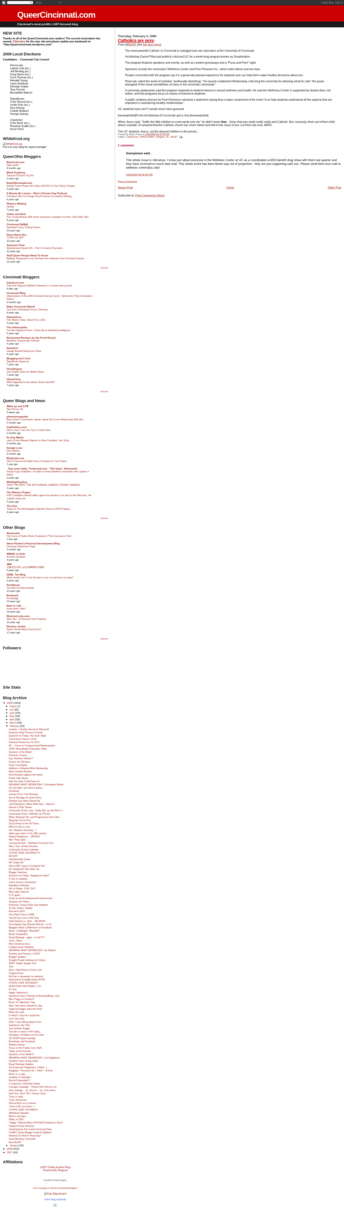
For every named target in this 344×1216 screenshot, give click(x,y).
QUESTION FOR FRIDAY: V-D (25, 986)
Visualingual (14, 368)
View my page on (55, 1188)
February (14, 726)
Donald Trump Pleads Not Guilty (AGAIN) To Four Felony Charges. (41, 185)
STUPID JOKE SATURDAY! (23, 982)
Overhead (14, 791)
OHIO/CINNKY (147, 137)
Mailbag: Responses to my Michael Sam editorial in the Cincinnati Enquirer (45, 258)
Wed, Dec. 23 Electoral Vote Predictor (26, 619)
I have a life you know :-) (21, 1106)
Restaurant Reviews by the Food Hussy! (31, 337)
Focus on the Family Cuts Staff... (26, 1048)
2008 (10, 1148)
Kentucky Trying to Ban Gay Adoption (28, 905)
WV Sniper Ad (16, 862)
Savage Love (14, 447)
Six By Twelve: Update (20, 908)
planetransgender (17, 416)
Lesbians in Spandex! (20, 1077)
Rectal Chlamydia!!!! (19, 1080)
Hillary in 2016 (16, 1119)
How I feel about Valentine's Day (25, 1005)
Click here (19, 41)
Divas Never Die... (17, 234)
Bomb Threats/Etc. (18, 934)
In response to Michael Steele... (25, 1083)
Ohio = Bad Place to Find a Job (25, 970)
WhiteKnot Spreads (19, 1113)
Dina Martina (13, 450)
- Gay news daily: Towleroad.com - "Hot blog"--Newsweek (42, 468)
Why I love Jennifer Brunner (23, 846)
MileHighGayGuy (17, 482)
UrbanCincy (14, 379)
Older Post (334, 187)
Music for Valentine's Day (22, 1002)
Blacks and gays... (18, 1116)
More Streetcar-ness (19, 943)
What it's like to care (19, 826)
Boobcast (12, 595)
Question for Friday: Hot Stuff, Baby (27, 735)
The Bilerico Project (19, 492)
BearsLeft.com (15, 162)
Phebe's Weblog (16, 203)
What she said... (17, 1012)
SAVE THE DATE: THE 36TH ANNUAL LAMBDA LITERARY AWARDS (43, 485)
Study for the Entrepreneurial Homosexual (30, 898)
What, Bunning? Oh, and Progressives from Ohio (34, 817)
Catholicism (132, 137)
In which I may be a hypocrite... (25, 1015)
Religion (160, 137)
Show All (104, 268)
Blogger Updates (17, 957)
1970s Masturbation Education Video (28, 748)
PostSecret (13, 585)
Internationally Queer (19, 859)
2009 (10, 702)
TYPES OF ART (15, 237)
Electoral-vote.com (18, 616)
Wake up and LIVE (18, 406)
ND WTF (13, 856)
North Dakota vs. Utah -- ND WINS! (27, 921)
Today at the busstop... (21, 1051)
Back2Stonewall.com (19, 182)
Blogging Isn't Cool (18, 358)
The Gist (12, 505)
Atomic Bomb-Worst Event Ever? (24, 629)
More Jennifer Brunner (20, 771)
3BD (9, 564)
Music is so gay (17, 1074)
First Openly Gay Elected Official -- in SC (30, 924)
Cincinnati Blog (16, 293)
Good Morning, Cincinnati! (22, 1139)
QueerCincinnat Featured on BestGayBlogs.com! (34, 996)
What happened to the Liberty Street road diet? (31, 382)
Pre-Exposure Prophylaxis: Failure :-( (28, 1067)
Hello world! (13, 165)
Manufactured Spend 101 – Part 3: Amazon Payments (35, 248)
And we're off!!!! (17, 911)
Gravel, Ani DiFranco (19, 761)
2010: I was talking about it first (25, 1022)
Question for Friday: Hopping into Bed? (29, 875)
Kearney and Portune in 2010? (24, 953)
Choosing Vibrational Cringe (21, 546)
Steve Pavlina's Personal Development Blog (33, 543)
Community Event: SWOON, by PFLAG (29, 814)
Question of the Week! (20, 752)
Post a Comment (127, 181)
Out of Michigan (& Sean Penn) (25, 797)
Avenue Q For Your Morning (23, 794)
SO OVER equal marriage (22, 1038)
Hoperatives (14, 317)
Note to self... (15, 605)
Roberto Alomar (17, 1044)
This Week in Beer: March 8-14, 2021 (26, 320)
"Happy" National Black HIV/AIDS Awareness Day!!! (36, 1122)
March (13, 722)
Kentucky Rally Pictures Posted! (26, 732)
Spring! (10, 206)
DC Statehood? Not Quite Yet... (25, 869)
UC (167, 137)
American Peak (16, 245)
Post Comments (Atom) (150, 195)
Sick (11, 966)
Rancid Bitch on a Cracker (22, 1103)
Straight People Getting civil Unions (27, 960)
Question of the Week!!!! (21, 1054)
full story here (151, 44)
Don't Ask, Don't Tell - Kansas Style (27, 1093)
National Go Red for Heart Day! (25, 1135)
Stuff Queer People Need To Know (27, 255)
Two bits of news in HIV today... (25, 1031)
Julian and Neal (16, 214)
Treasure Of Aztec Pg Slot (20, 175)
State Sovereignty (18, 765)
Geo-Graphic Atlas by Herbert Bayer (25, 371)
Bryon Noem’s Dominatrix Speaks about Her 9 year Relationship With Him (45, 419)
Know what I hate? (16, 608)
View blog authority (55, 1199)
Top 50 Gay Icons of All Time (24, 918)
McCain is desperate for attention (26, 976)
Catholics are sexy (136, 40)
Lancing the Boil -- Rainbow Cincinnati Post (31, 843)
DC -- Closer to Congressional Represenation (32, 745)
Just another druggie (19, 1028)
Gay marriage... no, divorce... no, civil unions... (33, 1090)
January (13, 1145)
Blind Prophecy (16, 172)
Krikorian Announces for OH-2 (24, 742)
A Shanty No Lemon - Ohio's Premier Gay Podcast (37, 193)
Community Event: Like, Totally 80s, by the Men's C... (37, 810)
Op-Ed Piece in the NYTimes (24, 823)
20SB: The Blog (16, 574)
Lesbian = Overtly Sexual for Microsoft (29, 729)
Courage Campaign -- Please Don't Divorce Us (33, 1086)
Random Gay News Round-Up (24, 800)
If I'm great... (15, 895)
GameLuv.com (15, 282)
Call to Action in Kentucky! (22, 882)
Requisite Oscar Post (20, 820)
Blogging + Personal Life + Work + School (30, 1070)
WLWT (132, 44)
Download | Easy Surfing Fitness (23, 227)
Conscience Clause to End (22, 739)
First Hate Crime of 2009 (21, 914)
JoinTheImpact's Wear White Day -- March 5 (32, 804)
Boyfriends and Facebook (22, 1041)
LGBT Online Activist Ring (55, 1167)
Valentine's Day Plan (19, 1025)
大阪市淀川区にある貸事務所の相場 (25, 567)
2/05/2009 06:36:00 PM (139, 174)
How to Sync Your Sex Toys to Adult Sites (29, 430)
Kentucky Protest (18, 755)
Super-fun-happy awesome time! (25, 1009)
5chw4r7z (12, 348)
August (13, 706)
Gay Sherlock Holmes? (21, 758)
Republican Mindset (19, 885)
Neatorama (13, 533)
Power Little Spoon (18, 778)
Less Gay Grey (17, 1018)
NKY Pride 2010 (17, 839)
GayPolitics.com (17, 427)
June (12, 713)
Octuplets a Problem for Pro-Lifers (26, 1034)
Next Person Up (15, 409)
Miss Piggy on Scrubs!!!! (22, 999)
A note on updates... (19, 878)
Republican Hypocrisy (18, 361)
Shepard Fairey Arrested (21, 1126)
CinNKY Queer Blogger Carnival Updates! (30, 1132)
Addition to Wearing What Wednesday (28, 768)
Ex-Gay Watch (15, 437)
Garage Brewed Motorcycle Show (24, 351)
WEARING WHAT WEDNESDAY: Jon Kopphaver (34, 1057)
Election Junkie (16, 626)
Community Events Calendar (24, 849)
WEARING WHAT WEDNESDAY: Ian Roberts (32, 950)
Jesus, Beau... (16, 940)
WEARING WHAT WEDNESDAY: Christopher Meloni (36, 784)
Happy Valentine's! (18, 992)
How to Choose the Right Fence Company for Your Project (37, 461)
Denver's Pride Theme (20, 807)
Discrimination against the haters (26, 774)
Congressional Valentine (21, 947)
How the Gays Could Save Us (24, 781)
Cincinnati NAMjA (17, 224)
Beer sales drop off (18, 891)
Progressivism (16, 973)
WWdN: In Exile (16, 553)
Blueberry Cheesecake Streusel (23, 340)
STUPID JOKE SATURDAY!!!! (24, 852)
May (12, 716)
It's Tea (12, 989)
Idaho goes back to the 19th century (27, 833)
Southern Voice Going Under (23, 1061)
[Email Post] (180, 137)
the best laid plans (16, 556)
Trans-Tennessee (18, 1100)
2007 (10, 1152)
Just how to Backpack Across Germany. (27, 309)
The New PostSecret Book (20, 588)
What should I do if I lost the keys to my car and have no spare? (40, 577)
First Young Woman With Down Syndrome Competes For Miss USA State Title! (48, 217)
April (12, 719)
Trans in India (16, 1096)
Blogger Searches (18, 872)
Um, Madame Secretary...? (23, 830)
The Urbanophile (17, 327)
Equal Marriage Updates (21, 1064)
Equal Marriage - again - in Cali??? (26, 937)
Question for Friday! (19, 901)
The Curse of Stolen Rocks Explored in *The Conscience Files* (39, 536)
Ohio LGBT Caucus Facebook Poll (27, 866)
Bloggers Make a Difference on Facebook (30, 927)
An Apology (12, 598)
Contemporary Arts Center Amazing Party (30, 1129)
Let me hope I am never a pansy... (26, 787)
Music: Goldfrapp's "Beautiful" (24, 930)
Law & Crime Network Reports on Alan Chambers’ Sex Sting (38, 440)
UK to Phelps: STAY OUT (22, 888)
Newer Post (125, 187)
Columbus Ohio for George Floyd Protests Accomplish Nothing (39, 196)
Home (230, 187)
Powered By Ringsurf (55, 1170)
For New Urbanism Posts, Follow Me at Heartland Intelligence (38, 330)
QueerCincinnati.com (56, 14)
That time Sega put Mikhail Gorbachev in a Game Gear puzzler (39, 285)
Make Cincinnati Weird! (21, 306)
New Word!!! (15, 1142)
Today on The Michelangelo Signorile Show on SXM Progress (38, 509)
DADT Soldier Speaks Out (22, 963)
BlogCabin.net (15, 458)
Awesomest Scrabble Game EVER (27, 979)
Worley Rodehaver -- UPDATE (24, 836)
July (12, 709)
